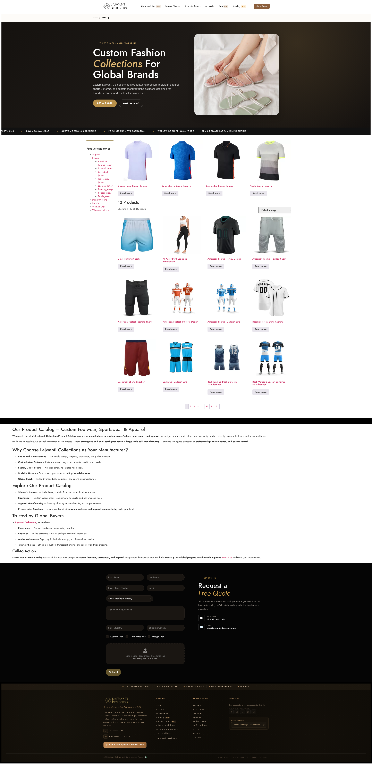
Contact (160, 709)
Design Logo (158, 636)
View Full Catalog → (166, 738)
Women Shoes (99, 206)
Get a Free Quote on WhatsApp (126, 745)
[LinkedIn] (248, 712)
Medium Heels (199, 721)
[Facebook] (231, 712)
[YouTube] (254, 712)
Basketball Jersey (103, 173)
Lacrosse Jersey (105, 185)
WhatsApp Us (131, 103)
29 (207, 406)
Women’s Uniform (100, 210)
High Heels (197, 717)
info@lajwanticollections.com (221, 628)
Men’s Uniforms (99, 199)
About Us (160, 705)
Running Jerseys (105, 189)
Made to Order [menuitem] (150, 6)
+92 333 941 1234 (116, 731)
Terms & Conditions (240, 757)
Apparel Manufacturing (167, 729)
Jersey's (95, 158)
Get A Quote (105, 103)
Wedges (197, 737)
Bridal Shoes (198, 709)
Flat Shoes (197, 713)
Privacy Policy (223, 757)
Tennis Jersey (104, 196)
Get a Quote (261, 6)
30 (212, 406)
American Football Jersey (105, 163)
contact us (227, 557)
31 (217, 406)
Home (95, 17)
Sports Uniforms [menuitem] (193, 6)
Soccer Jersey (104, 192)
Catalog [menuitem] (239, 6)
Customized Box (138, 636)
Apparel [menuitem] (209, 6)
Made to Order (165, 721)
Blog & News (162, 713)
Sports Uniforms (163, 733)
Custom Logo (116, 636)
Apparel (96, 154)
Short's (95, 203)
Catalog (162, 717)
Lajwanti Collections (115, 757)
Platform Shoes (200, 725)
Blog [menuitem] (223, 6)
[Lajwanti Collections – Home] (115, 6)
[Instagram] (237, 712)
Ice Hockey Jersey (103, 180)
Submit (113, 672)
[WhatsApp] (242, 712)
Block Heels (198, 705)
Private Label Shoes (165, 725)
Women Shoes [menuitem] (172, 6)
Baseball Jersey (105, 168)
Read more (126, 193)
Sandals (196, 733)
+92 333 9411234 (216, 619)
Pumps (196, 729)
